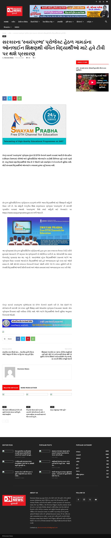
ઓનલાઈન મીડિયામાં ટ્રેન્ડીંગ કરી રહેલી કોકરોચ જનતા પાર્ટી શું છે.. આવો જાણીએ (12, 412)
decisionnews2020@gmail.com (48, 527)
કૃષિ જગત (69, 22)
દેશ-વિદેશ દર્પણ (47, 22)
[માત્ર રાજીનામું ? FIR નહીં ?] (61, 400)
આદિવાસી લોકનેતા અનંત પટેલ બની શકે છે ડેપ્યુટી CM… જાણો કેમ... (61, 463)
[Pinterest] (14, 98)
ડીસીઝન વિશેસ (23, 22)
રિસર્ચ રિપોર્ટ (34, 22)
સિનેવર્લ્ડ (79, 22)
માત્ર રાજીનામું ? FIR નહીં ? (58, 410)
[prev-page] (3, 421)
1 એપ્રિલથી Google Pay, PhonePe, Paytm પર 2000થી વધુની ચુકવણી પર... (24, 463)
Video (17, 27)
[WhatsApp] (19, 98)
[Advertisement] (37, 76)
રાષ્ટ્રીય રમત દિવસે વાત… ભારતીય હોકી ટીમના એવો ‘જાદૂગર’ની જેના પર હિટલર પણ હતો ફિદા (18, 353)
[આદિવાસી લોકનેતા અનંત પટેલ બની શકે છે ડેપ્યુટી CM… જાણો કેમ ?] (44, 464)
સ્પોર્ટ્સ (89, 22)
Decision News (8, 58)
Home (6, 22)
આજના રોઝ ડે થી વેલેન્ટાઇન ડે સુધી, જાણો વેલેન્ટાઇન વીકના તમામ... (23, 474)
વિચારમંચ (7, 27)
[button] (106, 22)
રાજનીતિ (60, 22)
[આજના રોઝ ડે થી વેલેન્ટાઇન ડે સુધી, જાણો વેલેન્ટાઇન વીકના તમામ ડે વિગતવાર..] (7, 474)
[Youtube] (107, 1)
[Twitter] (103, 1)
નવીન (13, 22)
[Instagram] (99, 1)
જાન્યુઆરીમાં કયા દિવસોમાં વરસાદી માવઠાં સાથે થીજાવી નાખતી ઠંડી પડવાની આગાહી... (23, 453)
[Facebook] (96, 1)
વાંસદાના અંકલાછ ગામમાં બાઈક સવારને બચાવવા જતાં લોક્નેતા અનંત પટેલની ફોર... (61, 453)
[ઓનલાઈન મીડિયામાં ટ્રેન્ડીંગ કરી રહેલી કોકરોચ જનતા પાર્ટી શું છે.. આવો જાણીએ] (13, 400)
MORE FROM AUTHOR (29, 388)
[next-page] (7, 421)
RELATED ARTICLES (11, 388)
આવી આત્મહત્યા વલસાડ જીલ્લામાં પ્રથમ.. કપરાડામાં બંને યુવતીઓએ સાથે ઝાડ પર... (62, 474)
